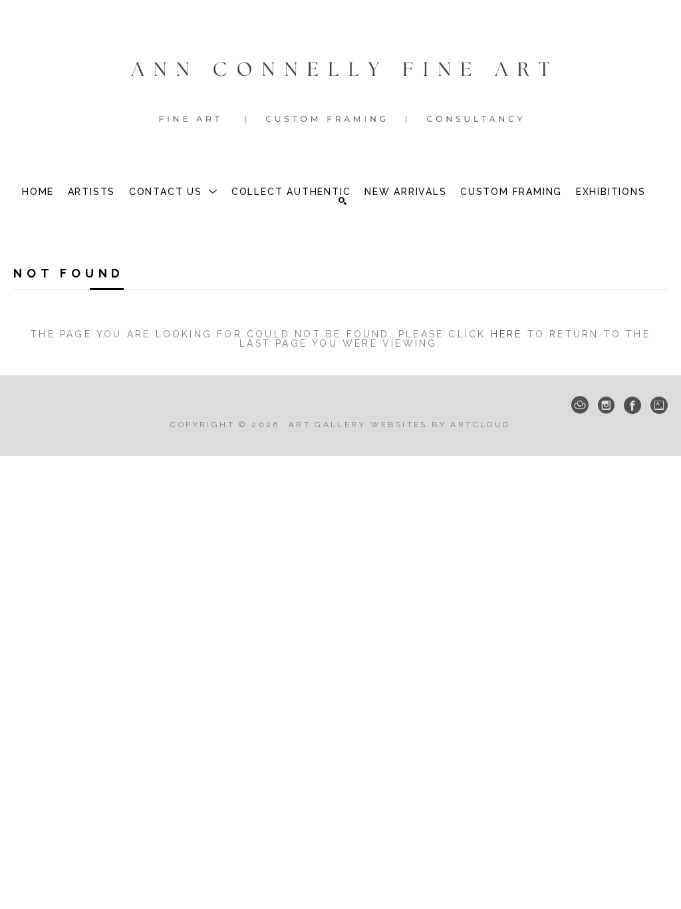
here (507, 334)
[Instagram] (606, 405)
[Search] (342, 201)
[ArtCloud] (580, 405)
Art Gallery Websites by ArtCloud (400, 424)
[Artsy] (659, 405)
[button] (173, 191)
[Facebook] (632, 405)
